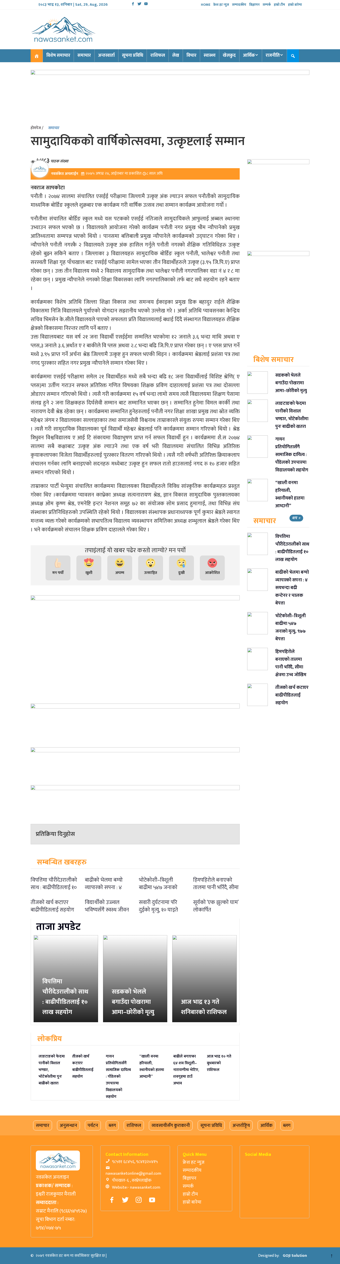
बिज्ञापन (254, 4)
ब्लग (112, 1125)
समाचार (84, 55)
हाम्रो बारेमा (295, 4)
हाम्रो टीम (279, 4)
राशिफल (157, 55)
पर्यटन (93, 1125)
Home (205, 4)
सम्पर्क (267, 4)
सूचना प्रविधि (132, 55)
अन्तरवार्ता (106, 55)
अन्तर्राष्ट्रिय (241, 1125)
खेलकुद (229, 55)
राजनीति (273, 55)
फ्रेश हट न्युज (221, 4)
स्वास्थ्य (210, 55)
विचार (191, 55)
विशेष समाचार (58, 55)
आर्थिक (249, 55)
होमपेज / (37, 128)
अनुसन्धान (68, 1125)
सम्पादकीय (239, 4)
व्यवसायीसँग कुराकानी (171, 1125)
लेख (175, 55)
